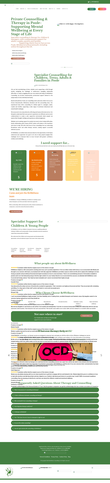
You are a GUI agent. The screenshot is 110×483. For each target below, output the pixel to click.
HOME (17, 8)
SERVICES (22, 8)
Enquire (91, 9)
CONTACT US (65, 8)
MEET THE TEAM (43, 8)
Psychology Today (80, 339)
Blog (69, 456)
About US (51, 8)
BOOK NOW (102, 9)
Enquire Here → (86, 315)
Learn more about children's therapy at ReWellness (26, 256)
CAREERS (58, 8)
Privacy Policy (54, 456)
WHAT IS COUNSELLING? (32, 8)
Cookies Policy (63, 456)
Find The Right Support (18, 58)
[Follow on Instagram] (15, 2)
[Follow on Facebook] (12, 2)
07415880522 (95, 2)
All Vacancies (16, 211)
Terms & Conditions (45, 456)
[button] (32, 64)
